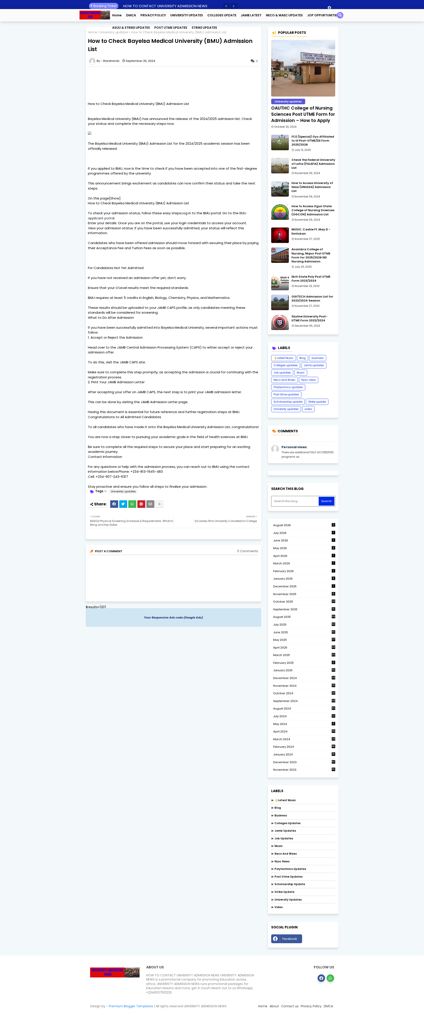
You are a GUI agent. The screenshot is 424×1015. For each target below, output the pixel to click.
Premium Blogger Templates (131, 1006)
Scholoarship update (288, 402)
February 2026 (303, 571)
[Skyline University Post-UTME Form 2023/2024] (280, 322)
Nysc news (308, 380)
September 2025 (304, 609)
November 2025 (303, 594)
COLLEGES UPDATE (221, 15)
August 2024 (304, 708)
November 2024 (304, 686)
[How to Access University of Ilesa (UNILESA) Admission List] (280, 189)
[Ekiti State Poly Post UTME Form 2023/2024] (280, 282)
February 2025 (303, 663)
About (274, 1006)
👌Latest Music (283, 358)
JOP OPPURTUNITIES (323, 15)
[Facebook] (114, 504)
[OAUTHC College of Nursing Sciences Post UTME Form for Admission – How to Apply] (303, 68)
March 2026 (303, 563)
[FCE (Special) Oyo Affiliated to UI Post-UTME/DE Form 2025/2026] (280, 142)
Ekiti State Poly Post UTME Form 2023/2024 (311, 279)
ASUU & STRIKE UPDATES (131, 27)
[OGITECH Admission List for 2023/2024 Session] (280, 302)
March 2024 (304, 739)
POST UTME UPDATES (170, 27)
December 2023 (304, 762)
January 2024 (304, 754)
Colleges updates (286, 365)
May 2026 (303, 548)
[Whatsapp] (132, 504)
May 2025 (304, 640)
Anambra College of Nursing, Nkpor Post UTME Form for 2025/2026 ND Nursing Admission (311, 255)
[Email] (150, 504)
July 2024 (304, 716)
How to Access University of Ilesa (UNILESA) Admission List (312, 187)
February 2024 (304, 747)
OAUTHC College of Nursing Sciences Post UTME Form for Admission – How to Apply (303, 114)
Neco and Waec (284, 380)
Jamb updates (314, 365)
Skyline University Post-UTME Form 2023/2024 (309, 319)
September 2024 (304, 701)
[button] (226, 6)
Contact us (290, 1006)
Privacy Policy (311, 1006)
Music (301, 372)
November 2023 (304, 770)
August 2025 (304, 617)
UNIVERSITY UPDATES (186, 15)
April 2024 (304, 731)
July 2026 (303, 533)
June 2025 (304, 632)
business (318, 358)
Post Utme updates (286, 394)
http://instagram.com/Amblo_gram (319, 940)
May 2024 (303, 724)
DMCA (131, 15)
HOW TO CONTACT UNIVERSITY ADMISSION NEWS (165, 6)
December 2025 (303, 586)
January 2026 (303, 579)
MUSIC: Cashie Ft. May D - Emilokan (311, 231)
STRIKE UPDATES (204, 27)
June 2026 (303, 540)
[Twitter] (123, 504)
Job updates (282, 372)
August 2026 (303, 525)
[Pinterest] (141, 504)
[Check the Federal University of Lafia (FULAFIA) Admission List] (280, 165)
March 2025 (304, 655)
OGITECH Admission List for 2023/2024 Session (312, 299)
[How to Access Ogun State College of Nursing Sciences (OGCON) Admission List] (280, 212)
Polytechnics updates (288, 387)
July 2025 (304, 624)
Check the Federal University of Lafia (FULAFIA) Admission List (313, 164)
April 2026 (303, 556)
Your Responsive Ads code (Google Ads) (173, 617)
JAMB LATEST (251, 15)
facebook (289, 939)
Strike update (317, 402)
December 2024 (304, 678)
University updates (123, 491)
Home (117, 15)
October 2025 (304, 602)
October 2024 (304, 693)
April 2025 (304, 647)
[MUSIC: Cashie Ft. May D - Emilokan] (280, 235)
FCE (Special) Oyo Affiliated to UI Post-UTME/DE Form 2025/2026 (313, 141)
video (308, 409)
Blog (302, 358)
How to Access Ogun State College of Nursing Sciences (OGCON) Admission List (313, 210)
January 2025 (304, 670)
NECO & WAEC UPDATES (284, 15)
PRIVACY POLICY (153, 15)
